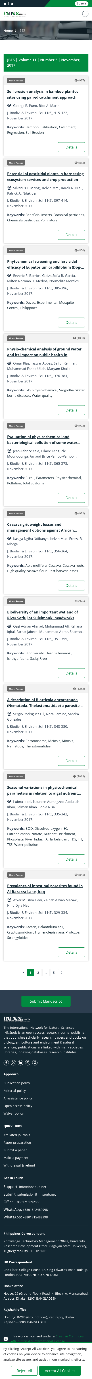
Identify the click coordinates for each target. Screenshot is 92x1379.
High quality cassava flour (27, 571)
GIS (28, 390)
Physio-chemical (44, 390)
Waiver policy (13, 1113)
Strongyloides (17, 937)
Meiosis (54, 740)
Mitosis (67, 740)
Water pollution (26, 844)
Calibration (48, 127)
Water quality (42, 395)
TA (46, 839)
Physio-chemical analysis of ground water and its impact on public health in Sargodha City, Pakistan (44, 355)
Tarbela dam (59, 839)
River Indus (33, 839)
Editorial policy (15, 1090)
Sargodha (66, 390)
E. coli (29, 477)
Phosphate (15, 839)
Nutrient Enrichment (59, 834)
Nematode (15, 746)
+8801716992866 (27, 1202)
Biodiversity (34, 653)
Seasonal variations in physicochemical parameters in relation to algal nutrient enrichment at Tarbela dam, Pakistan (42, 793)
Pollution (14, 483)
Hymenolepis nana (49, 932)
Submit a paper (15, 1150)
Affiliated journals (17, 1135)
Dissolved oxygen (48, 828)
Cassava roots (73, 565)
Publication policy (17, 1083)
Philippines (28, 308)
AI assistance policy (18, 1098)
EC (65, 828)
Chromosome (35, 740)
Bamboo (32, 127)
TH (80, 839)
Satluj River (38, 658)
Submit (81, 3)
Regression (15, 132)
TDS (73, 839)
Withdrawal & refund (19, 1165)
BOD (29, 828)
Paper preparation (17, 1142)
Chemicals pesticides (23, 220)
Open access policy (18, 1106)
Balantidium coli (50, 927)
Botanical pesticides (69, 214)
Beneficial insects (38, 214)
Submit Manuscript (46, 1001)
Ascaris (30, 927)
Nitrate (36, 834)
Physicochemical (68, 477)
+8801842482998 (35, 1209)
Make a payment (16, 1158)
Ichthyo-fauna (17, 658)
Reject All (24, 1370)
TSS (10, 844)
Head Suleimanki (58, 653)
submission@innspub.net (36, 1194)
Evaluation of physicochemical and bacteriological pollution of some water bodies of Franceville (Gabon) (42, 442)
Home (8, 30)
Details (71, 147)
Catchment (67, 127)
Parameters (45, 477)
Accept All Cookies (60, 1370)
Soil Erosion (35, 132)
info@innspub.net (32, 1187)
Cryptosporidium (20, 932)
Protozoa (72, 932)
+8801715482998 (35, 1217)
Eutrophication (18, 834)
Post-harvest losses (63, 571)
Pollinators (49, 220)
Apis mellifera (36, 565)
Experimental (47, 302)
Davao (30, 302)
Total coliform (33, 483)
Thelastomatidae (37, 746)
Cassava (54, 565)
